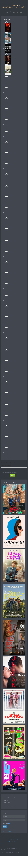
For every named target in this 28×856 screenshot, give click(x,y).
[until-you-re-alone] (14, 636)
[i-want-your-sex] (14, 775)
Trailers (23, 839)
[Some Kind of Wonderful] (8, 103)
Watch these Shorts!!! (12, 841)
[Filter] (8, 431)
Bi (11, 839)
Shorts (18, 839)
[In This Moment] (8, 300)
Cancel (17, 475)
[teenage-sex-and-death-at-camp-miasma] (14, 706)
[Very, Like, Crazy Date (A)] (8, 245)
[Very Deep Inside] (8, 233)
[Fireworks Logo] (14, 6)
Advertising (18, 837)
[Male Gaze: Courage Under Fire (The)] (8, 191)
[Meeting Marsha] (8, 267)
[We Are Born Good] (8, 124)
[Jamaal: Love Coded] (8, 409)
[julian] (14, 671)
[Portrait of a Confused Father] (8, 179)
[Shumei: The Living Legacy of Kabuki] (8, 452)
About (8, 837)
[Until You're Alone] (8, 332)
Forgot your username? (7, 831)
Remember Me (6, 823)
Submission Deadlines (8, 806)
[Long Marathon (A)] (8, 321)
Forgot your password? (7, 829)
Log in (4, 826)
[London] (8, 147)
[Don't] (8, 311)
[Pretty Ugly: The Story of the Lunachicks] (8, 343)
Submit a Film (6, 800)
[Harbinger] (8, 420)
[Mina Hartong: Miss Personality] (8, 81)
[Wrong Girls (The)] (8, 376)
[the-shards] (14, 498)
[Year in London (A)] (8, 355)
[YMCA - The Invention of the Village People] (8, 212)
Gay (4, 839)
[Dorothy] (8, 136)
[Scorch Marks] (8, 27)
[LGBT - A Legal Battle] (8, 59)
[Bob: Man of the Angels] (8, 37)
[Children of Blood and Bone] (8, 441)
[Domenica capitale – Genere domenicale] (8, 48)
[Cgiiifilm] (7, 12)
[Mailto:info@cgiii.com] (20, 12)
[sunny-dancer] (14, 600)
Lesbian (8, 839)
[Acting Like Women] (8, 256)
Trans (14, 839)
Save (12, 475)
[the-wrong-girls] (14, 742)
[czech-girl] (14, 565)
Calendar (13, 837)
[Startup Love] (8, 113)
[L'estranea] (8, 69)
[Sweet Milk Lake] (8, 387)
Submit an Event (7, 802)
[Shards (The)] (8, 397)
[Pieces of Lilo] (8, 92)
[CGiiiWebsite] (14, 12)
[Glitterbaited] (8, 157)
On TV (20, 841)
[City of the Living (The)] (8, 277)
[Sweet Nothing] (8, 288)
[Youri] (8, 365)
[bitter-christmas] (14, 531)
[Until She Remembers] (8, 201)
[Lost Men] (8, 223)
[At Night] (8, 168)
